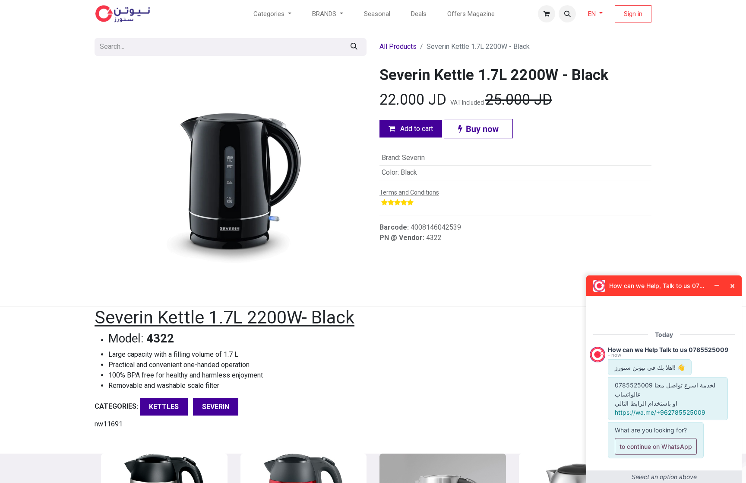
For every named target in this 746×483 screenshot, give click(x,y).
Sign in (633, 14)
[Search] (354, 47)
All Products (398, 46)
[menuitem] (377, 14)
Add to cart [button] (415, 129)
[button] (567, 13)
